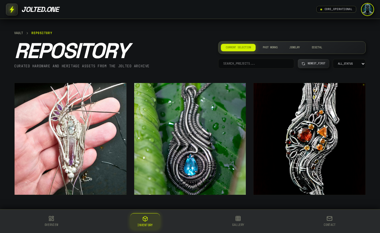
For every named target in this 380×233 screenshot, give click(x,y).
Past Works (270, 47)
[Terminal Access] (367, 9)
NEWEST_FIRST (316, 63)
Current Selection (238, 47)
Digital (317, 47)
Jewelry (294, 47)
